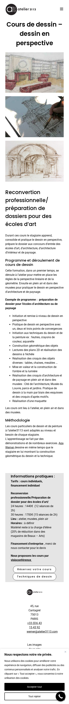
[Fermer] (65, 652)
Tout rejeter (34, 696)
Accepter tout (34, 686)
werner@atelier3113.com (42, 631)
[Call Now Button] (60, 696)
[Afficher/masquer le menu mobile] (62, 9)
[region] (34, 676)
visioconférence (21, 560)
